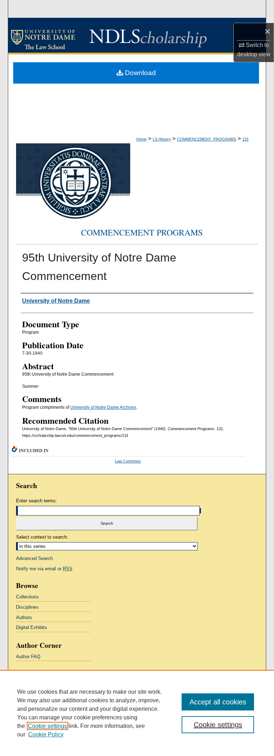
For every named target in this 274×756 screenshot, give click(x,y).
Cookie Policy (46, 734)
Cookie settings (47, 726)
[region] (137, 713)
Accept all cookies (217, 702)
